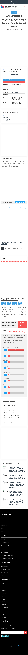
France (13, 89)
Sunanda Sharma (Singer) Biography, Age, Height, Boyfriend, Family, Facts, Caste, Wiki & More (16, 502)
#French (14, 12)
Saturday (5, 391)
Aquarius (4, 614)
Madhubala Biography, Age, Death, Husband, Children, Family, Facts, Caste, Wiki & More (16, 493)
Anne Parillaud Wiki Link (17, 208)
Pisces (4, 617)
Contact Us (4, 525)
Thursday (6, 378)
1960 (16, 84)
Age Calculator (4, 566)
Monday (5, 360)
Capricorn (4, 611)
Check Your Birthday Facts (16, 331)
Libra (3, 601)
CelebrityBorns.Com (19, 645)
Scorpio (4, 604)
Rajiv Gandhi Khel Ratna (7, 558)
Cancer (4, 593)
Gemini (4, 590)
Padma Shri (4, 539)
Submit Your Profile (6, 576)
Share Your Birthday (6, 572)
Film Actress (14, 76)
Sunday (5, 354)
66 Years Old (15, 92)
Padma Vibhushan (5, 546)
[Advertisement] (14, 49)
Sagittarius (5, 607)
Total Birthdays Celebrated (11, 348)
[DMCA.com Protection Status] (5, 635)
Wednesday (6, 372)
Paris (13, 87)
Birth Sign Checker (5, 569)
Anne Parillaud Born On (9, 322)
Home (2, 519)
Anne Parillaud (14, 74)
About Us (3, 528)
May (14, 84)
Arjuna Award (4, 549)
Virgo (3, 599)
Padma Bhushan (5, 542)
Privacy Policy (4, 531)
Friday (19, 84)
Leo (3, 596)
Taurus (13, 94)
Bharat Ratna (4, 552)
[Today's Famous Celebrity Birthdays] (9, 6)
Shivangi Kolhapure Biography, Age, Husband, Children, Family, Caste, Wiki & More (16, 485)
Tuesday (5, 366)
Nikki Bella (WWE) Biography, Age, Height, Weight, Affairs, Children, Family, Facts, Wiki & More (17, 469)
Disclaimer (3, 522)
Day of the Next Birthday (9, 325)
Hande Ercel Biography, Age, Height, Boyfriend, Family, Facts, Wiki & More (17, 477)
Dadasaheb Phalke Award (7, 555)
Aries (3, 584)
